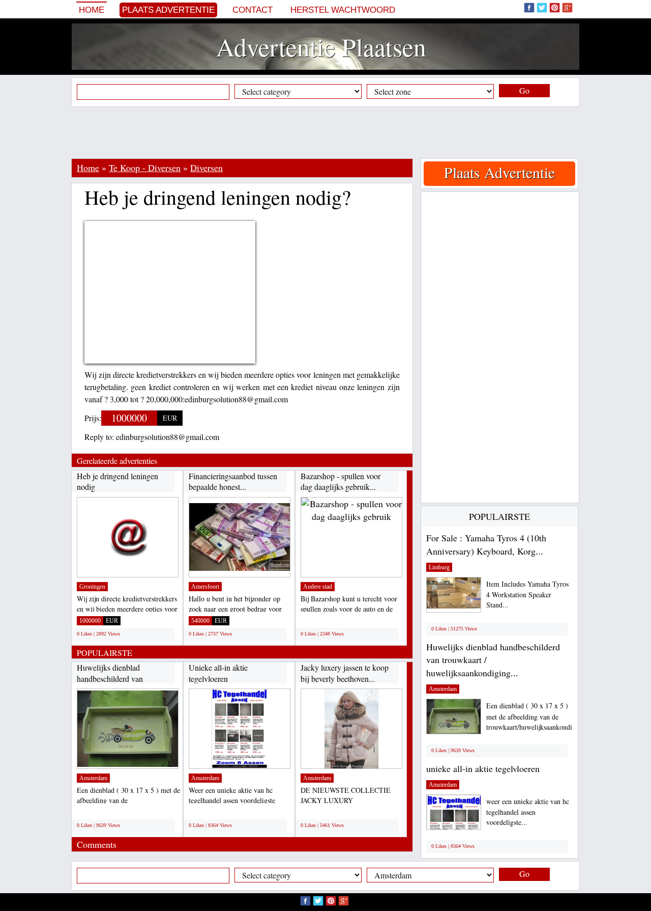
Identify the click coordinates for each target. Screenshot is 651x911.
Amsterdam (93, 778)
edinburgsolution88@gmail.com (167, 436)
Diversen (206, 167)
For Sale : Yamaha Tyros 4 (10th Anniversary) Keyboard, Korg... (486, 544)
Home (91, 10)
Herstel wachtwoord (342, 10)
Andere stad (317, 586)
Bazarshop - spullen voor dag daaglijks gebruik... (340, 481)
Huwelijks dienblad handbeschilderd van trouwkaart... (110, 678)
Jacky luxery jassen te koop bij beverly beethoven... (345, 673)
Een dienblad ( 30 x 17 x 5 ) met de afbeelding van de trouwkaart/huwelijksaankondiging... (538, 716)
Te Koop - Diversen (145, 167)
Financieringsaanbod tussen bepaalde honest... (233, 481)
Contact (252, 10)
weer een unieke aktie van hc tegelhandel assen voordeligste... (527, 811)
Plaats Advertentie (168, 10)
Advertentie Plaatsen (321, 47)
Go (524, 90)
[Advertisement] (325, 132)
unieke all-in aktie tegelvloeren (483, 768)
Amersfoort (205, 586)
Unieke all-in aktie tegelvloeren (218, 673)
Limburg (439, 567)
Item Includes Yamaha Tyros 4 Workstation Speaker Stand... (527, 594)
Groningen (92, 586)
